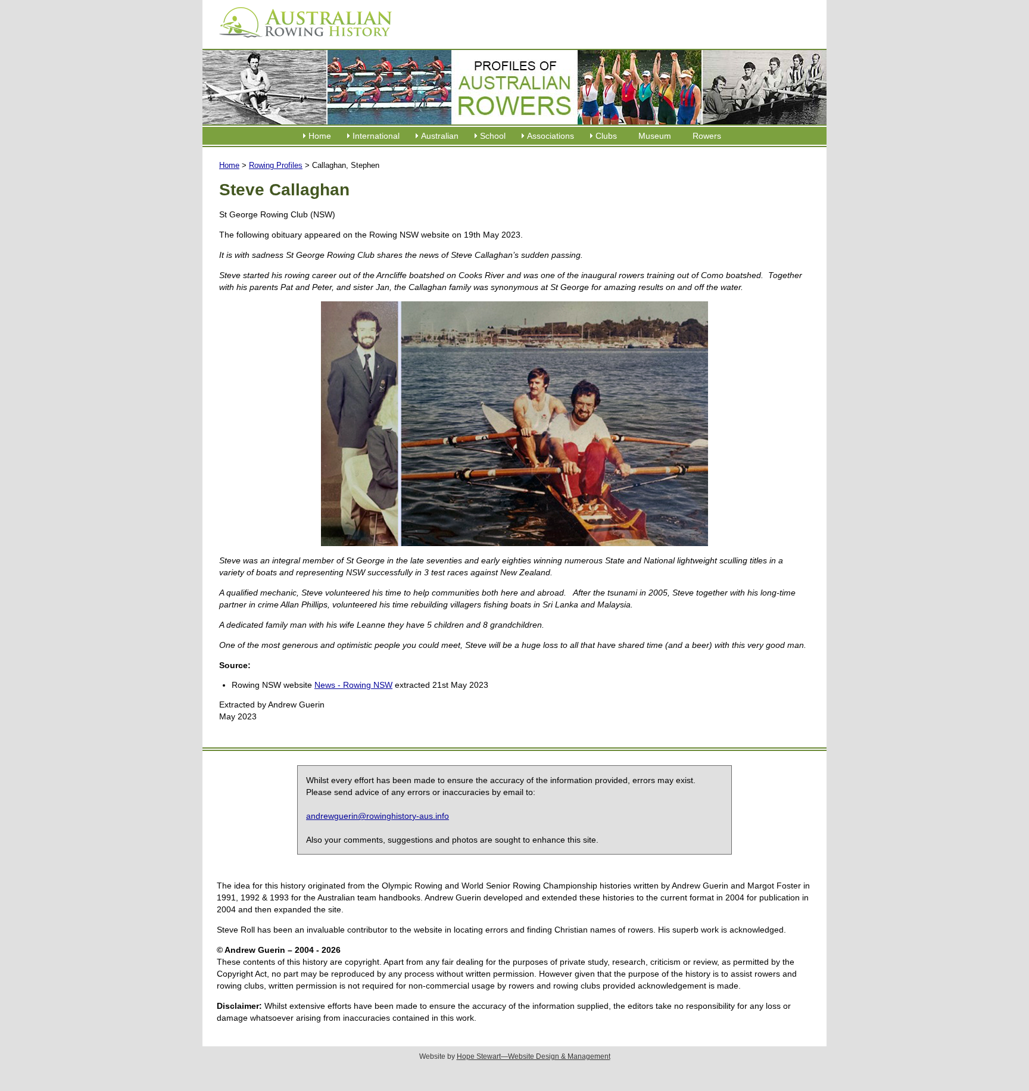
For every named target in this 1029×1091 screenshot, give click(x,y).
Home (319, 136)
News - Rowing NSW (353, 685)
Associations (550, 136)
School (493, 136)
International (376, 136)
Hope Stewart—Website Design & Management (533, 1056)
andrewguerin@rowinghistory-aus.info (377, 816)
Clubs (606, 136)
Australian (440, 136)
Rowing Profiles (276, 165)
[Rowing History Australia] (300, 41)
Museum (654, 136)
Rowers (707, 136)
